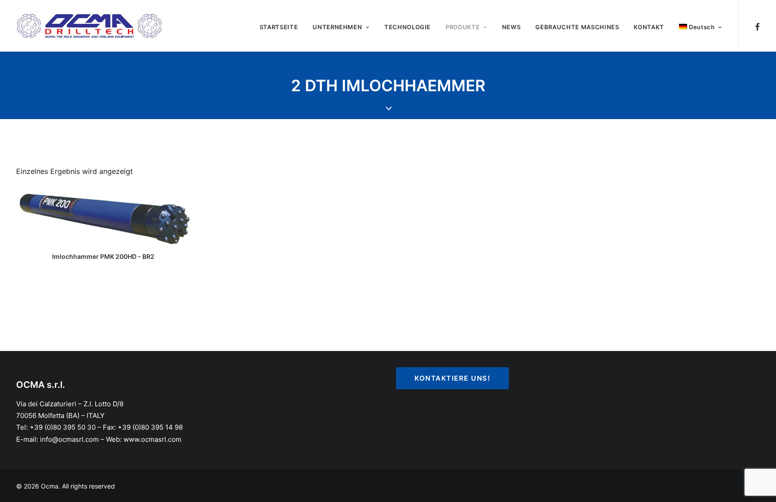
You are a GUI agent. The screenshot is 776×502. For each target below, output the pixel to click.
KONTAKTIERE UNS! (452, 378)
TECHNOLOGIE (407, 27)
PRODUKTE (462, 27)
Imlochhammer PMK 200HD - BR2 (103, 256)
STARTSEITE (279, 27)
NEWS (511, 27)
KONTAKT (649, 27)
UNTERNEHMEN (337, 27)
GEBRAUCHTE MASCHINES (577, 27)
